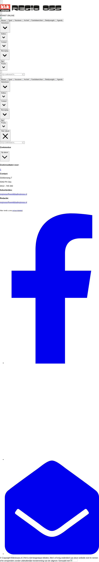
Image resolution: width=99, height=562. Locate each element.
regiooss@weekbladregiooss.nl (13, 194)
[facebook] (52, 363)
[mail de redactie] (52, 554)
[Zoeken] (24, 74)
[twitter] (52, 459)
